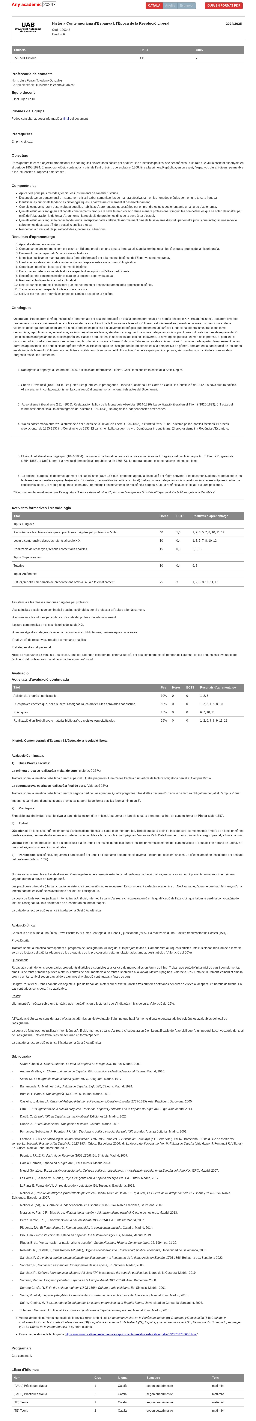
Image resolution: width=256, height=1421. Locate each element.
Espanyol (186, 5)
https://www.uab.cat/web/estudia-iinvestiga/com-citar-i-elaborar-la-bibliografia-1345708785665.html (131, 1334)
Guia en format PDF (223, 5)
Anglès (170, 5)
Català (154, 5)
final (66, 118)
